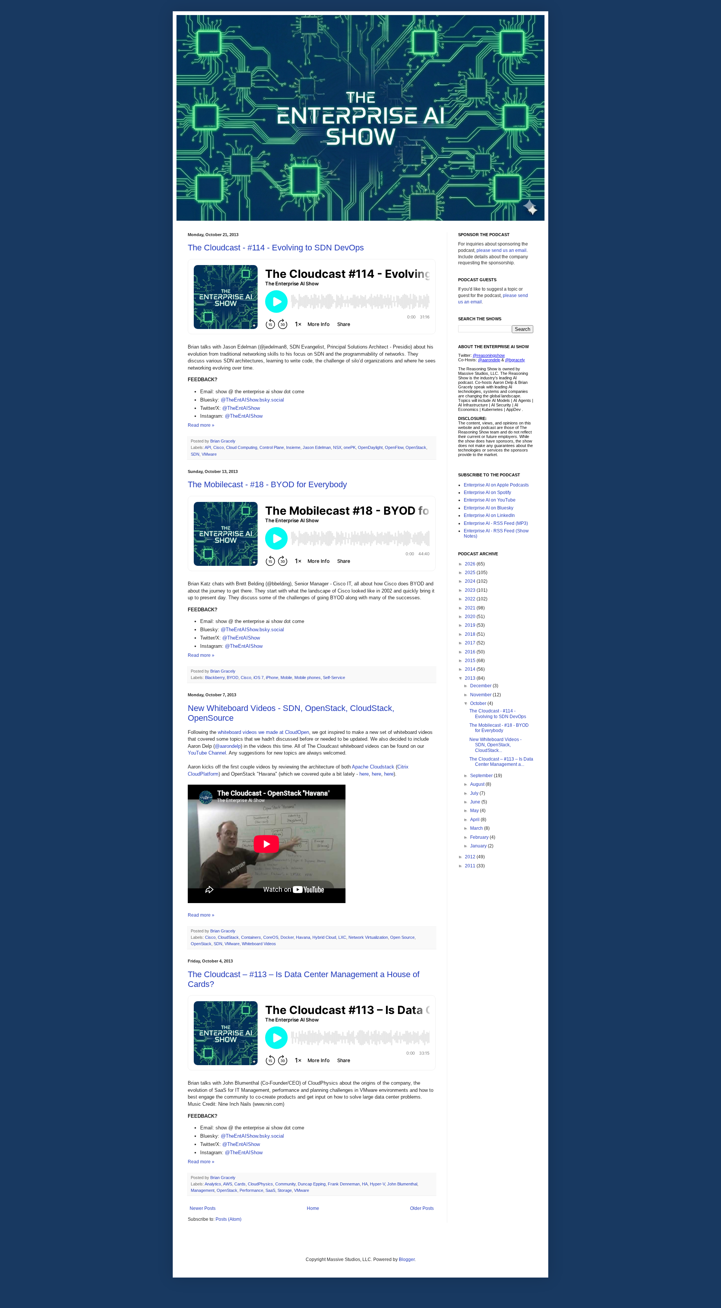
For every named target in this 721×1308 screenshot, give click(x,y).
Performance (251, 1190)
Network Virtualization (368, 937)
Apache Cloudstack (373, 767)
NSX (337, 447)
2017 (471, 643)
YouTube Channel (207, 753)
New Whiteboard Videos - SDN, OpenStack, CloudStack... (495, 745)
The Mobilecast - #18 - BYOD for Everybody (267, 484)
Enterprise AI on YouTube (490, 500)
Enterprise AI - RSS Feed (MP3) (496, 523)
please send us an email (501, 250)
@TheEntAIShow (241, 408)
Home (313, 1208)
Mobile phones (307, 677)
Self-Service (334, 677)
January (479, 846)
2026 (471, 564)
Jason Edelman (317, 447)
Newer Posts (203, 1208)
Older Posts (422, 1208)
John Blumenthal (402, 1184)
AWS (227, 1184)
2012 (471, 856)
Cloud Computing (241, 447)
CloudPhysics (260, 1184)
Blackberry (215, 677)
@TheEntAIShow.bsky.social (252, 400)
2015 (471, 660)
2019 (471, 625)
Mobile (286, 677)
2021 (471, 608)
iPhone (272, 677)
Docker (287, 937)
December (481, 685)
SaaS (270, 1190)
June (475, 802)
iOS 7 (258, 677)
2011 (471, 865)
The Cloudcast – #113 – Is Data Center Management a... (501, 761)
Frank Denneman (344, 1184)
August (478, 784)
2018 (471, 634)
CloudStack (228, 937)
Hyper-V (377, 1184)
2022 (471, 599)
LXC (342, 937)
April (475, 819)
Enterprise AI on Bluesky (488, 508)
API (208, 447)
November (481, 694)
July (475, 793)
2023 (471, 590)
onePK (350, 447)
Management (202, 1190)
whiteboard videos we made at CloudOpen (263, 732)
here (364, 774)
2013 (471, 678)
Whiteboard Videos (259, 943)
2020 (471, 616)
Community (285, 1184)
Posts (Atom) (228, 1219)
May (475, 810)
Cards (240, 1184)
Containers (251, 937)
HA (365, 1184)
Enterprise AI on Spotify (487, 492)
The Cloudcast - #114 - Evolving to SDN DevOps (276, 247)
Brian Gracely (223, 441)
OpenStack (416, 447)
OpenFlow (394, 447)
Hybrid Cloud (324, 937)
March (477, 828)
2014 (471, 669)
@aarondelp (228, 746)
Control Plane (271, 447)
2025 (471, 572)
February (480, 837)
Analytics (213, 1184)
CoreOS (270, 937)
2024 (471, 581)
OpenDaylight (370, 447)
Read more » (201, 425)
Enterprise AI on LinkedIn (489, 515)
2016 (471, 652)
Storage (285, 1190)
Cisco (218, 447)
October (478, 703)
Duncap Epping (312, 1184)
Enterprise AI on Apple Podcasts (496, 485)
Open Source (402, 937)
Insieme (293, 447)
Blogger (407, 1259)
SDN (195, 454)
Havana (303, 937)
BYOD (232, 677)
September (482, 775)
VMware (209, 454)
